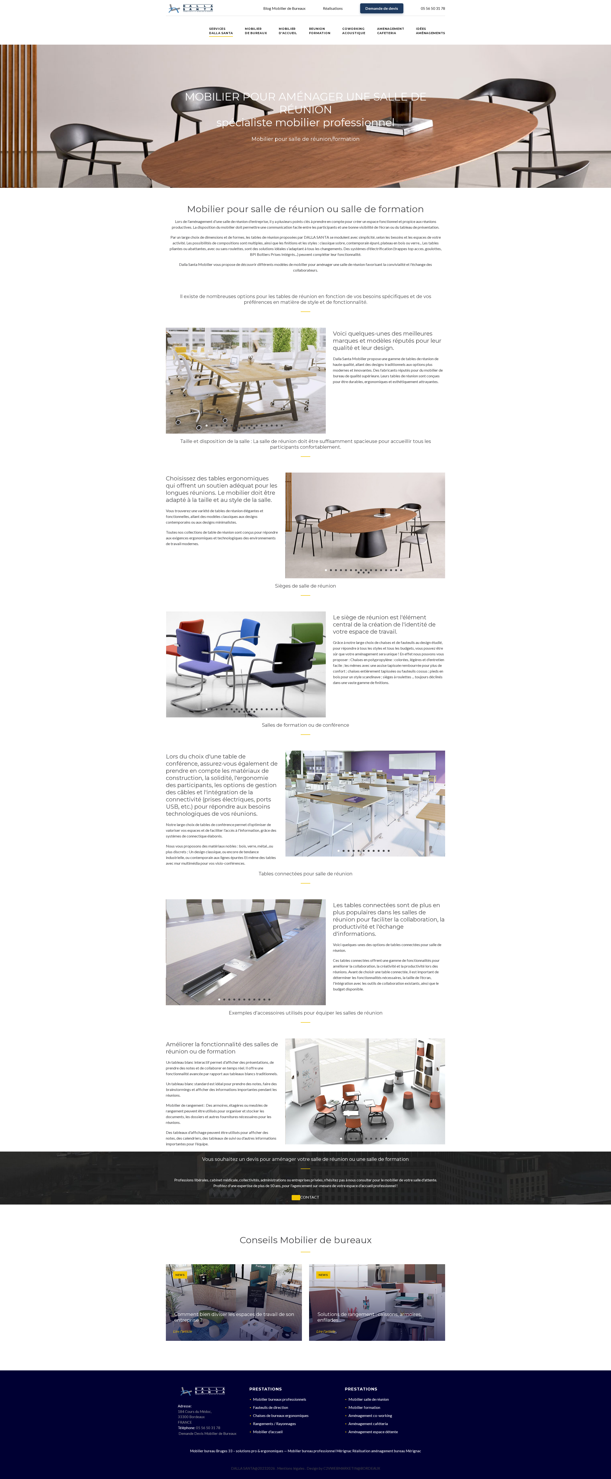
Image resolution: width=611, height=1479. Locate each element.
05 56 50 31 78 (433, 8)
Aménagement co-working (370, 1415)
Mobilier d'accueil (268, 1431)
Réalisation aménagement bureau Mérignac (386, 1451)
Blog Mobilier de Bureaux (284, 8)
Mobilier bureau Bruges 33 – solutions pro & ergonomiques (236, 1451)
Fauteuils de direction (270, 1407)
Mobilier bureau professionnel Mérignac (320, 1451)
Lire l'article (182, 1331)
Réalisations (333, 8)
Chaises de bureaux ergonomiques (281, 1415)
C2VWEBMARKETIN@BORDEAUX (351, 1468)
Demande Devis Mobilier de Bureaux (208, 1433)
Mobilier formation (364, 1407)
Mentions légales (291, 1468)
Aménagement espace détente (373, 1431)
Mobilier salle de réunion (368, 1399)
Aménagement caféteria (368, 1423)
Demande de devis (381, 8)
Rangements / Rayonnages (274, 1423)
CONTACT (309, 1197)
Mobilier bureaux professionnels (279, 1399)
